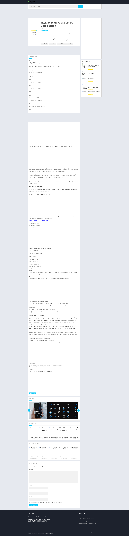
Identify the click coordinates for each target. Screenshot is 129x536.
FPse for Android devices (83, 516)
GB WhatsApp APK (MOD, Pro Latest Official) (87, 523)
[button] (80, 6)
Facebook (45, 43)
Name (30, 485)
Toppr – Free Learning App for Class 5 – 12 (86, 518)
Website (30, 496)
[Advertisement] (64, 13)
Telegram (69, 43)
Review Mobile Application (48, 533)
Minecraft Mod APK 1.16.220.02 (84, 526)
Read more (32, 393)
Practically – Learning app (83, 521)
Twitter (52, 43)
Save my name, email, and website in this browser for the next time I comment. (46, 502)
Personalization (47, 20)
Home (98, 2)
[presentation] (29, 410)
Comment (31, 469)
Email (30, 490)
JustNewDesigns (44, 38)
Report (34, 34)
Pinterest (61, 43)
